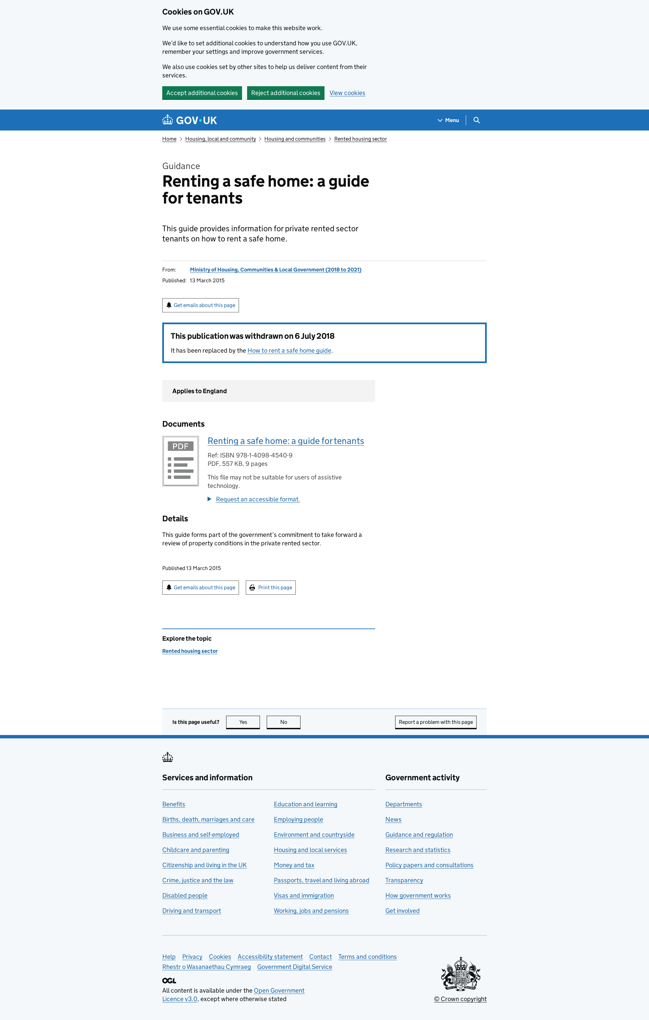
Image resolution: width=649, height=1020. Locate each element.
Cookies (220, 956)
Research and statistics (418, 850)
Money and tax (294, 865)
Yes (249, 722)
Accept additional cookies (202, 93)
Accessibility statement (270, 956)
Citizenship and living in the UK (204, 865)
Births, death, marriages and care (208, 819)
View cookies (347, 93)
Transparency (404, 880)
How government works (418, 895)
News (393, 819)
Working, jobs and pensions (311, 911)
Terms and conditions (367, 956)
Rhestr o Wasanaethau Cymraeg (206, 967)
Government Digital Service (294, 967)
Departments (403, 804)
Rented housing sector (360, 139)
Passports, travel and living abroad (321, 880)
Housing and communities (295, 139)
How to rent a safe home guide (289, 350)
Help (169, 956)
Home (169, 139)
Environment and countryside (314, 834)
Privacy (192, 956)
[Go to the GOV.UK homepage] (189, 120)
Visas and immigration (304, 895)
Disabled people (185, 895)
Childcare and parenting (195, 850)
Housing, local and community (220, 139)
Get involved (402, 911)
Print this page (275, 587)
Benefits (173, 804)
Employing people (298, 819)
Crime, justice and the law (198, 880)
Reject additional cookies (285, 93)
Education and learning (305, 804)
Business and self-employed (200, 834)
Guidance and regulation (419, 834)
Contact (320, 956)
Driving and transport (191, 911)
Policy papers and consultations (429, 865)
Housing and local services (310, 850)
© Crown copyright (460, 999)
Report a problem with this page (436, 722)
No (290, 722)
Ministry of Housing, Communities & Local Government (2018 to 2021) (275, 269)
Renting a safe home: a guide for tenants (286, 440)
